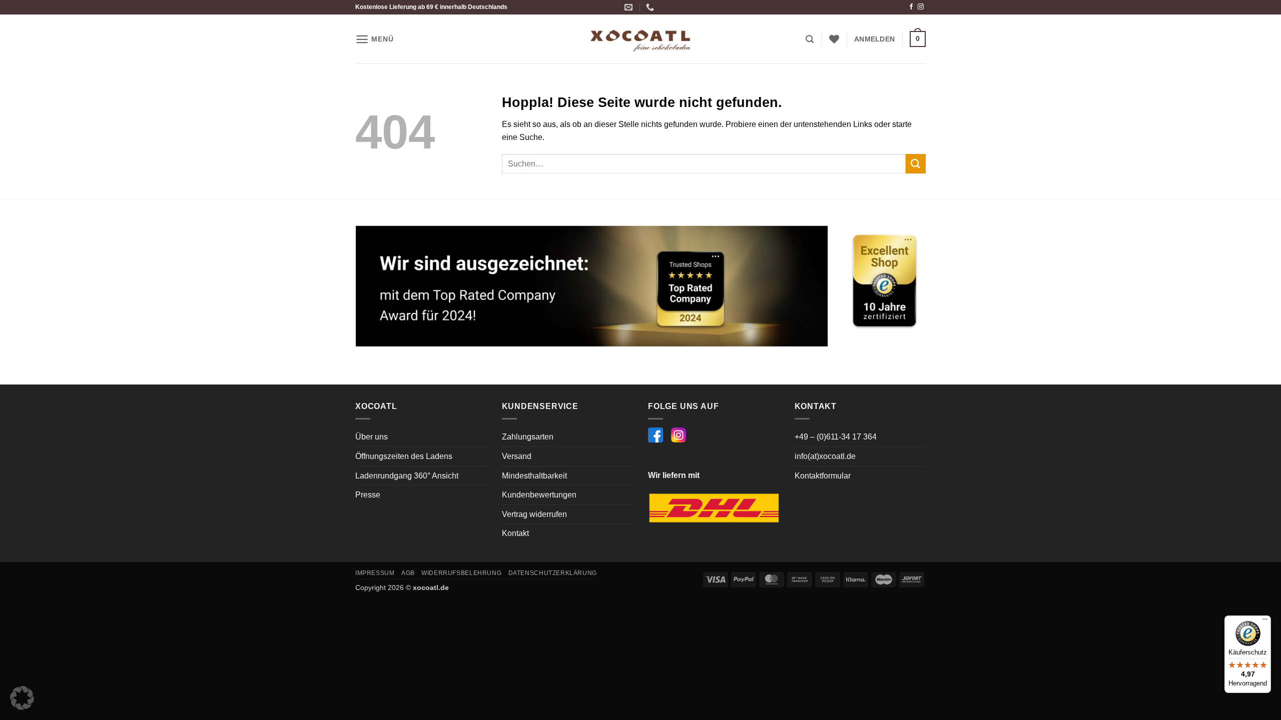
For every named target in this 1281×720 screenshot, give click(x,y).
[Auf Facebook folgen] (911, 7)
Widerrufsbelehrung (461, 573)
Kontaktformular (823, 476)
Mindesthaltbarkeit (534, 476)
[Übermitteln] (916, 164)
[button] (374, 39)
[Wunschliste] (834, 39)
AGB (408, 573)
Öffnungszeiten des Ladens (403, 456)
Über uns (371, 436)
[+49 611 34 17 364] (651, 7)
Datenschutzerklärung (552, 573)
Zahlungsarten (527, 436)
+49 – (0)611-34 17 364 (836, 436)
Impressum (375, 573)
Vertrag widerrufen (534, 514)
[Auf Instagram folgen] (921, 7)
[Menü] (1265, 622)
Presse (367, 494)
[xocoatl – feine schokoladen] (640, 39)
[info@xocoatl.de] (629, 7)
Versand (516, 456)
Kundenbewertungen (539, 494)
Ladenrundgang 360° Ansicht (406, 476)
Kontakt (515, 533)
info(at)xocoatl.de (825, 456)
